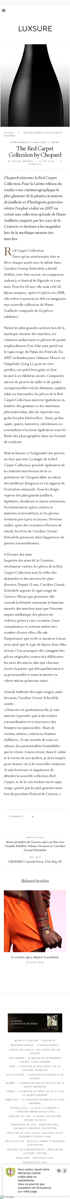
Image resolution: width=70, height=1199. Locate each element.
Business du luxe (35, 1162)
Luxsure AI (48, 1040)
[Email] (49, 38)
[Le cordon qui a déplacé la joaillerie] (35, 921)
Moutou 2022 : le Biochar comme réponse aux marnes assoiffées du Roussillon (35, 115)
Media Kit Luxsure (26, 1040)
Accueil (9, 132)
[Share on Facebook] (40, 816)
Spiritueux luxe (43, 1157)
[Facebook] (21, 38)
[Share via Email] (34, 825)
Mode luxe (23, 1157)
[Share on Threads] (59, 816)
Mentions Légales (22, 1045)
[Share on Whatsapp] (55, 816)
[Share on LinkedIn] (51, 816)
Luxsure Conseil (48, 1045)
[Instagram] (32, 38)
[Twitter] (27, 38)
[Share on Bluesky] (63, 816)
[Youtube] (43, 38)
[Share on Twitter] (44, 816)
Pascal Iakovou (22, 161)
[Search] (66, 10)
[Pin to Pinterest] (48, 816)
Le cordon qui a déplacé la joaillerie (35, 957)
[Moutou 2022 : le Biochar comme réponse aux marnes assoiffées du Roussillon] (35, 85)
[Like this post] (36, 816)
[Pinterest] (38, 38)
